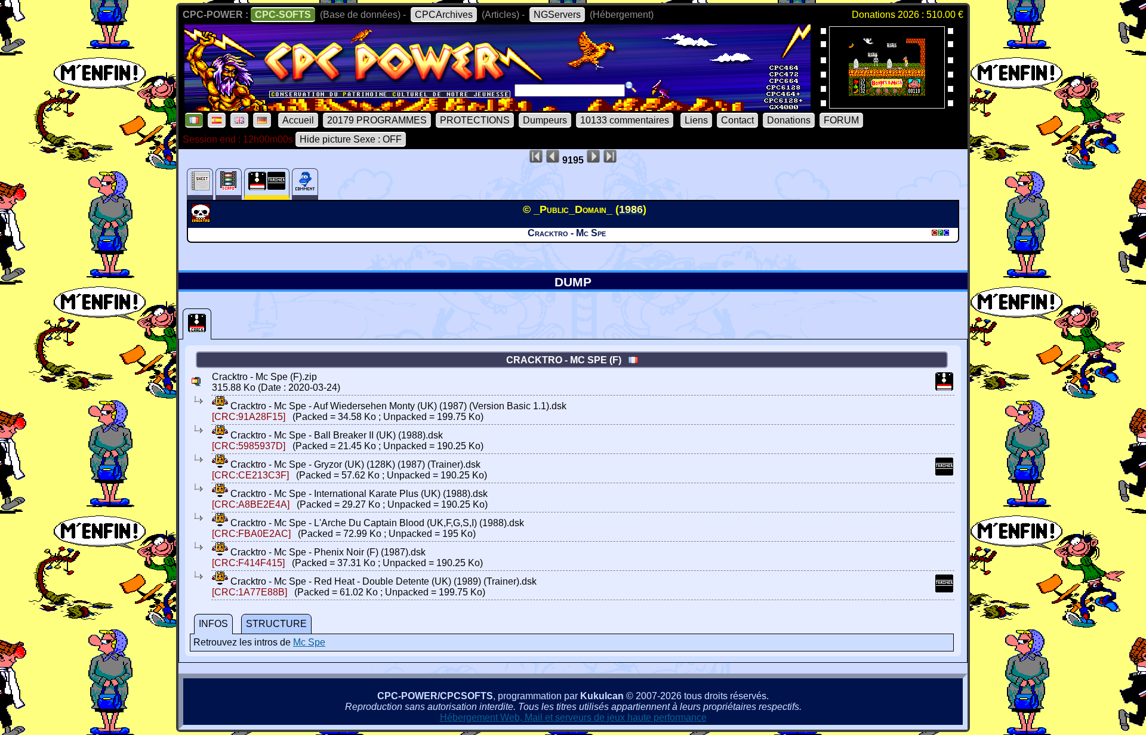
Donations (789, 120)
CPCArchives (444, 15)
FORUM (841, 120)
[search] (631, 87)
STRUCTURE (276, 624)
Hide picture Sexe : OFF (351, 139)
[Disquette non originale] (197, 323)
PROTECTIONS (475, 120)
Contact (737, 120)
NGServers (557, 15)
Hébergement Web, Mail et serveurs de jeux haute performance (573, 717)
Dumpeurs (545, 120)
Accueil (298, 120)
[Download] (220, 406)
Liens (696, 120)
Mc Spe (309, 642)
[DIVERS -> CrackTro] (202, 219)
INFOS (213, 624)
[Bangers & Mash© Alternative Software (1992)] (887, 105)
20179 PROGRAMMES (377, 120)
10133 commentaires (624, 120)
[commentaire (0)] (305, 184)
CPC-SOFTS (283, 15)
